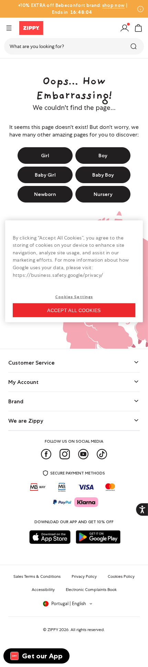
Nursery (103, 194)
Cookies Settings (74, 296)
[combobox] (74, 46)
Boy (102, 155)
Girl (45, 155)
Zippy (11, 66)
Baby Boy (103, 175)
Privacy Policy (84, 576)
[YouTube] (83, 454)
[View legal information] (140, 9)
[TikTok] (102, 454)
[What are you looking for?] (134, 46)
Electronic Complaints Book (91, 589)
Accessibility (43, 589)
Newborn (45, 194)
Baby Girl (45, 175)
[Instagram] (65, 454)
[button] (138, 28)
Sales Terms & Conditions (37, 576)
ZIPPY (52, 629)
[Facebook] (46, 454)
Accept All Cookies (74, 310)
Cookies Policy (121, 576)
